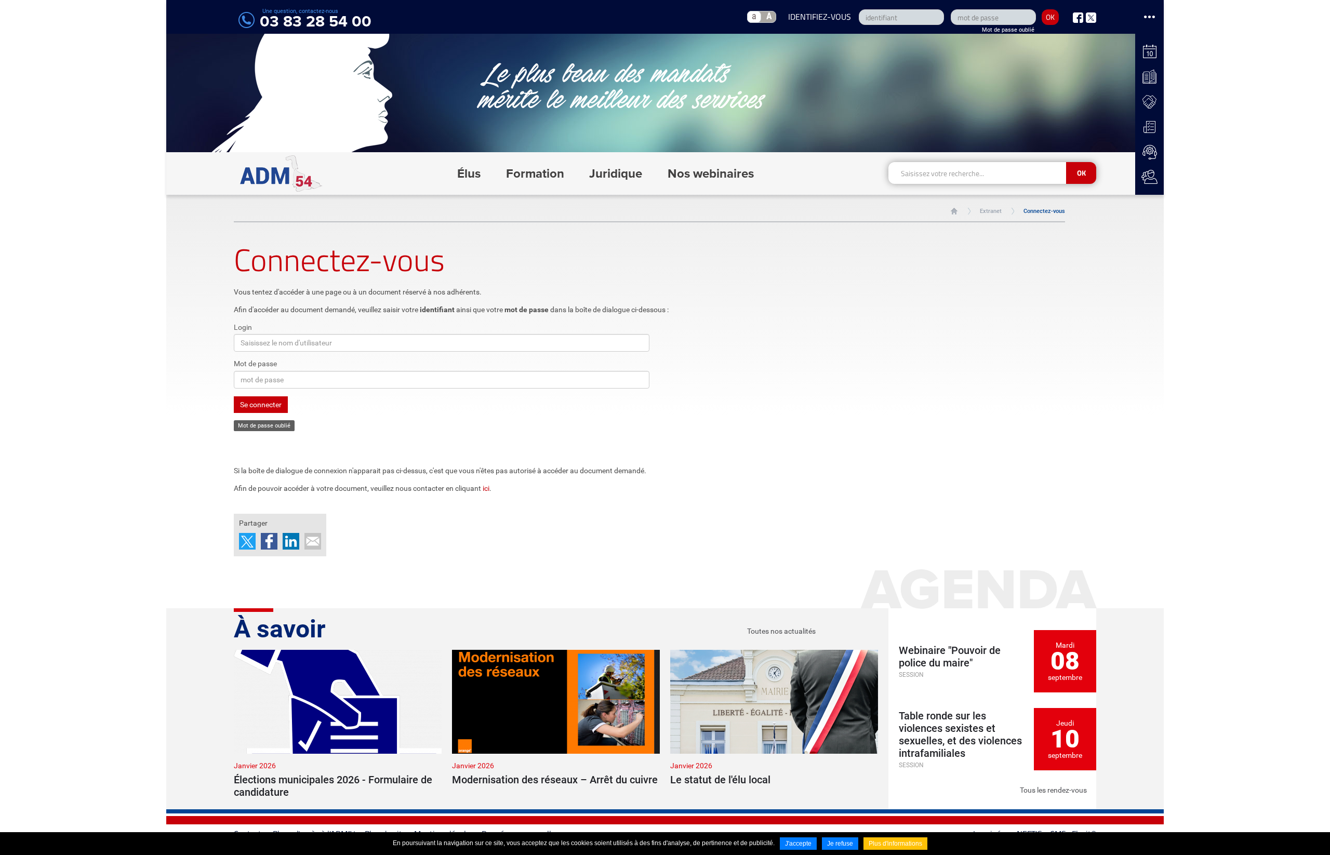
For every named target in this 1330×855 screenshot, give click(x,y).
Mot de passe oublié (1008, 29)
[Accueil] (281, 173)
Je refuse (840, 843)
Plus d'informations (895, 843)
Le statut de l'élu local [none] (720, 779)
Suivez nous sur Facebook (1078, 17)
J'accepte (798, 843)
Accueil (954, 211)
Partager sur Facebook (269, 541)
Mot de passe (255, 363)
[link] (338, 724)
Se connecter (261, 404)
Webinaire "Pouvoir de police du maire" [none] (950, 656)
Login (243, 327)
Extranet (991, 211)
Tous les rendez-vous (1053, 790)
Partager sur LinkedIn (291, 541)
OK (1050, 16)
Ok (1081, 172)
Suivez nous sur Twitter (1091, 17)
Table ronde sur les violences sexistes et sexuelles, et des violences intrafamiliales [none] (960, 734)
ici (486, 488)
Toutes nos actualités (781, 631)
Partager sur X (247, 541)
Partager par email (312, 541)
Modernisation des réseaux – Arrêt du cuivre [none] (555, 779)
